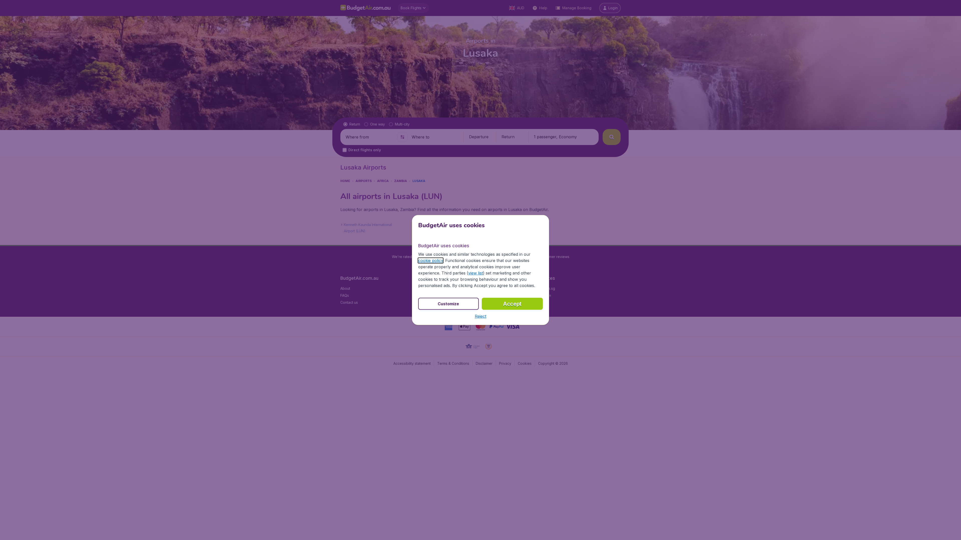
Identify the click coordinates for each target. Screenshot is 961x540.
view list (475, 273)
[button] (480, 316)
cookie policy (430, 260)
